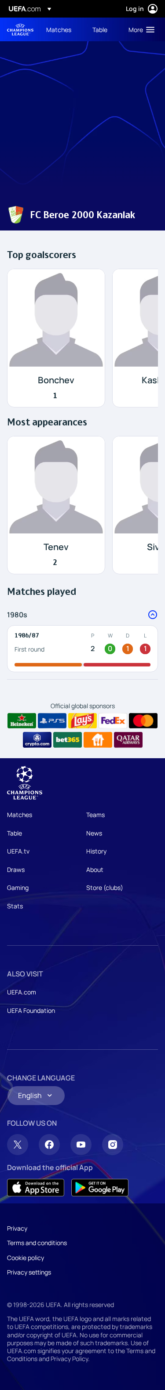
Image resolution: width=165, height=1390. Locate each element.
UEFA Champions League (20, 30)
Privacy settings (29, 1272)
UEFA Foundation (31, 1010)
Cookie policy (25, 1257)
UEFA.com (21, 992)
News (94, 833)
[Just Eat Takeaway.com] (98, 740)
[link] (58, 29)
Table (14, 833)
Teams (95, 814)
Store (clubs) (104, 887)
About (94, 869)
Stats (15, 906)
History (96, 851)
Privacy (17, 1228)
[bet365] (67, 740)
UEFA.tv (18, 851)
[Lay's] (82, 721)
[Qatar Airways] (128, 740)
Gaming (18, 887)
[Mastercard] (143, 721)
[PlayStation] (52, 721)
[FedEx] (113, 721)
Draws (16, 869)
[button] (139, 29)
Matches (19, 814)
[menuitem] (61, 29)
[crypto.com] (37, 740)
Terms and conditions (37, 1243)
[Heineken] (21, 721)
